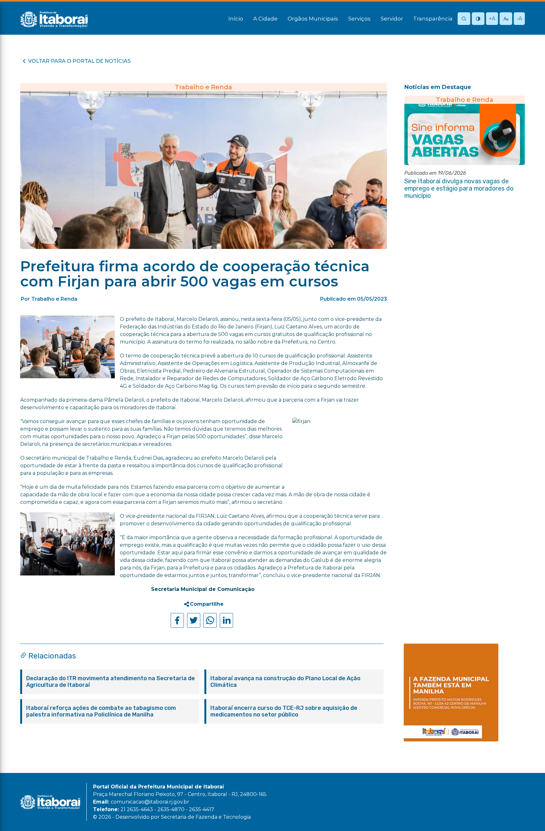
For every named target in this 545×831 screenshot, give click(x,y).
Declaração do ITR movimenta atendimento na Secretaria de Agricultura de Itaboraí (110, 681)
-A (519, 18)
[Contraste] (478, 19)
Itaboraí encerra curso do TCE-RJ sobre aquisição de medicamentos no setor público (283, 711)
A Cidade (265, 18)
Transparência (433, 18)
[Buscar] (464, 19)
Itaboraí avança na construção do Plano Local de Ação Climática (285, 681)
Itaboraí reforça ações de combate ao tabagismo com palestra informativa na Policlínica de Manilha (101, 711)
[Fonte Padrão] (506, 19)
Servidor (392, 18)
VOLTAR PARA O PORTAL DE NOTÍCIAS (79, 61)
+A (492, 18)
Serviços (359, 18)
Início (235, 18)
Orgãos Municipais (313, 18)
